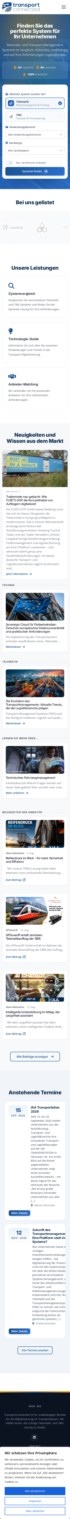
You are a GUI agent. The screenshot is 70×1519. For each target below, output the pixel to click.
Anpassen (35, 1501)
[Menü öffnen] (64, 7)
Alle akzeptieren (35, 1491)
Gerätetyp (15, 143)
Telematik (10, 661)
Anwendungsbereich (22, 127)
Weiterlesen (13, 647)
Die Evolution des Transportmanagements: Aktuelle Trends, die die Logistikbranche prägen (34, 704)
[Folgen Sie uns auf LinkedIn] (34, 1437)
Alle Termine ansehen (35, 1350)
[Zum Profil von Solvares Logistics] (58, 227)
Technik (8, 585)
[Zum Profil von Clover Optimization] (28, 227)
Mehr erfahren (15, 793)
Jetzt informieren (17, 574)
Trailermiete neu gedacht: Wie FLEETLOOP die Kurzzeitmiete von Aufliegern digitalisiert (29, 500)
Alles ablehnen (35, 1511)
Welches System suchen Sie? (28, 94)
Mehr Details (19, 1213)
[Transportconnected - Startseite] (21, 7)
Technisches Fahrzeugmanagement (30, 777)
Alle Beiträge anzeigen (32, 1056)
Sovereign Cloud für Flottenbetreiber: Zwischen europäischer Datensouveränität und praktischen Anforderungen (35, 628)
